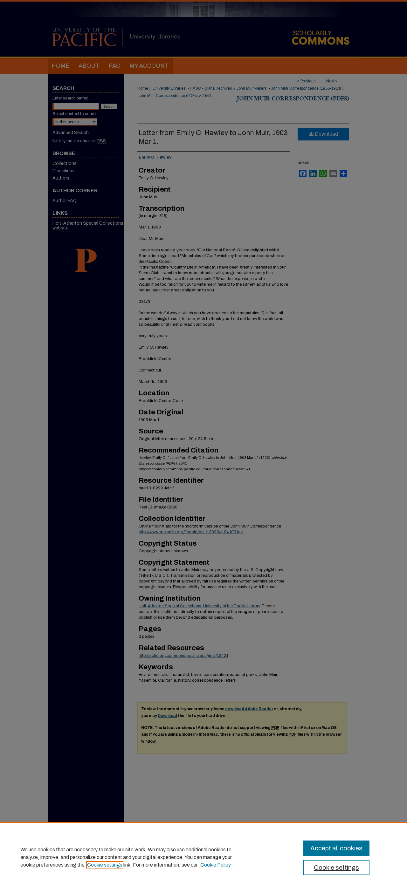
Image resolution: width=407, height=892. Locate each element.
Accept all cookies (336, 848)
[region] (203, 857)
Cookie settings (104, 865)
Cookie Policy (215, 865)
